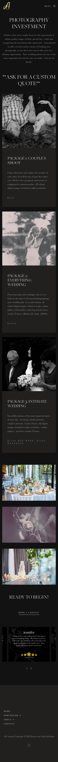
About (8, 719)
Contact (9, 724)
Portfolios (11, 715)
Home (7, 711)
